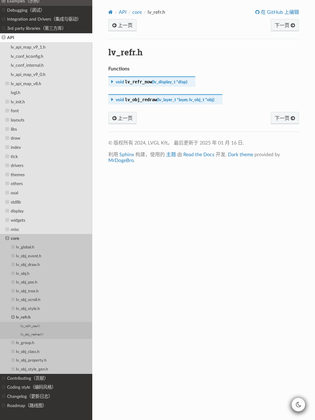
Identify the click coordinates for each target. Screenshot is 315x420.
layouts (17, 120)
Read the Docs (198, 154)
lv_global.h (25, 247)
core (15, 238)
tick (14, 156)
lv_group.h (25, 343)
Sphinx (126, 154)
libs (14, 129)
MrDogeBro (121, 160)
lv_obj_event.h (28, 256)
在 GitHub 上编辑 (279, 12)
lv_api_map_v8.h (26, 83)
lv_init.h (18, 102)
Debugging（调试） (26, 10)
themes (18, 174)
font (15, 111)
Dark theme (240, 154)
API (10, 37)
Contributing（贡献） (27, 378)
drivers (17, 165)
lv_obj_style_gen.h (32, 369)
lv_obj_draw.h (28, 265)
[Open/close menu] (3, 10)
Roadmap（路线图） (27, 405)
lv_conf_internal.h (27, 65)
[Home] (110, 12)
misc (15, 229)
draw (15, 138)
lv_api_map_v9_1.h (28, 47)
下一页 (283, 25)
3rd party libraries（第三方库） (36, 28)
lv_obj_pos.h (26, 282)
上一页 (125, 25)
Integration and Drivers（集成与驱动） (44, 19)
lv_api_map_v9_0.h (28, 74)
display (17, 211)
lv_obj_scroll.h (28, 300)
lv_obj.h (22, 274)
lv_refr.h (23, 317)
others (17, 183)
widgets (18, 220)
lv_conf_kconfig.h (27, 56)
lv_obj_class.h (27, 352)
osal (14, 193)
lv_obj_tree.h (27, 291)
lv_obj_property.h (31, 361)
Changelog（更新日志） (30, 396)
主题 (171, 154)
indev (16, 147)
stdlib (16, 202)
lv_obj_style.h (28, 309)
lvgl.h (15, 92)
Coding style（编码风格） (31, 387)
